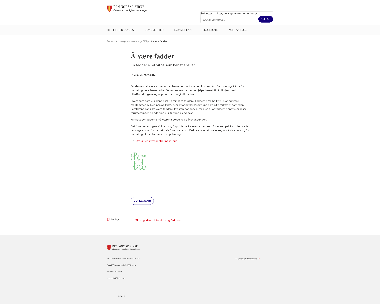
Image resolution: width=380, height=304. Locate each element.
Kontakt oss (238, 30)
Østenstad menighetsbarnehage (124, 41)
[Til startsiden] (127, 8)
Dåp (146, 41)
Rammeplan (183, 30)
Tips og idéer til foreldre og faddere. (158, 220)
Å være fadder (159, 41)
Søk (263, 19)
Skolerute (210, 30)
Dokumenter (154, 30)
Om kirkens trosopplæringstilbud (156, 141)
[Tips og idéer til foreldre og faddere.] (139, 161)
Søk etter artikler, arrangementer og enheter (229, 13)
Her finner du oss (120, 30)
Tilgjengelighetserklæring (246, 259)
